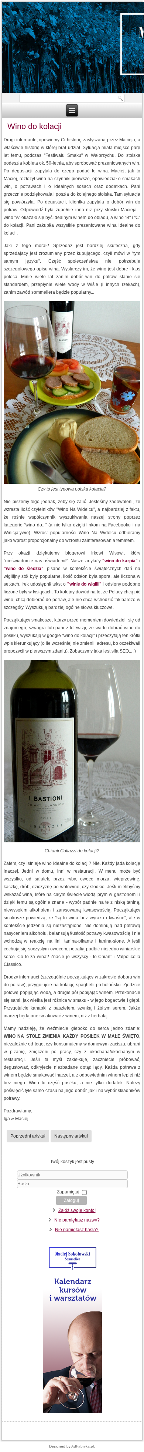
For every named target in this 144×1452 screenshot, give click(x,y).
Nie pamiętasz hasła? (77, 1229)
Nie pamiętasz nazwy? (77, 1220)
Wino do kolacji (34, 126)
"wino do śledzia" (24, 568)
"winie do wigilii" (84, 584)
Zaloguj (71, 1200)
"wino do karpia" (120, 560)
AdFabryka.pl (82, 1446)
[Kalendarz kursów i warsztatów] (72, 1412)
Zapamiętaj (68, 1192)
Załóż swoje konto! (77, 1210)
